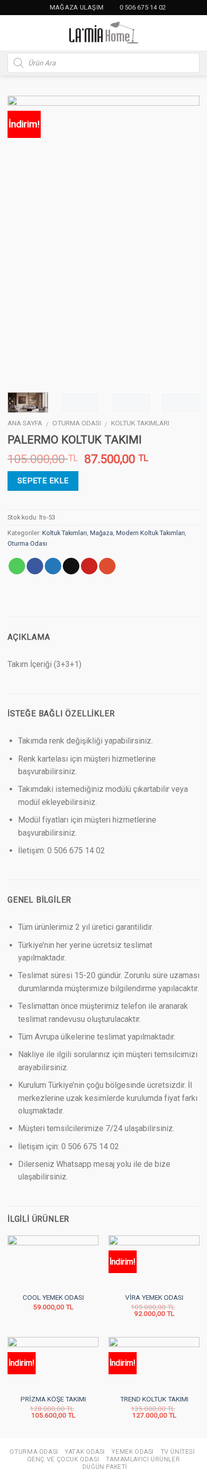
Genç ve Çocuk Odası (63, 1459)
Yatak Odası (85, 1451)
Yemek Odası (133, 1451)
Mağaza (101, 533)
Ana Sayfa (25, 423)
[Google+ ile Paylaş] (107, 566)
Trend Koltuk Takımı (154, 1399)
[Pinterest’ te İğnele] (89, 566)
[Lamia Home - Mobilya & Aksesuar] (103, 32)
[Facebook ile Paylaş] (35, 566)
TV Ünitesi (178, 1451)
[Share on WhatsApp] (17, 566)
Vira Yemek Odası (154, 1297)
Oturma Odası (76, 423)
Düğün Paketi (104, 1466)
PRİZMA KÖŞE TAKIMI (53, 1399)
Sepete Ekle (43, 480)
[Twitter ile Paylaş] (53, 566)
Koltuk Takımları (140, 423)
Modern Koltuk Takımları (150, 533)
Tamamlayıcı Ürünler (143, 1459)
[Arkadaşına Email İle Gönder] (71, 566)
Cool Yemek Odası (53, 1297)
